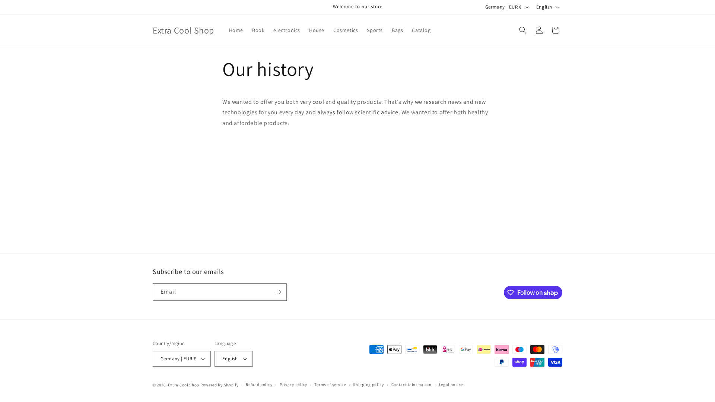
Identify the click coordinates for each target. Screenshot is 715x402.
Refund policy (259, 384)
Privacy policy (293, 384)
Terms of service (330, 384)
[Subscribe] (278, 292)
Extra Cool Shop (184, 384)
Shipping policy (368, 384)
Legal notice (451, 384)
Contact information (411, 384)
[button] (523, 30)
